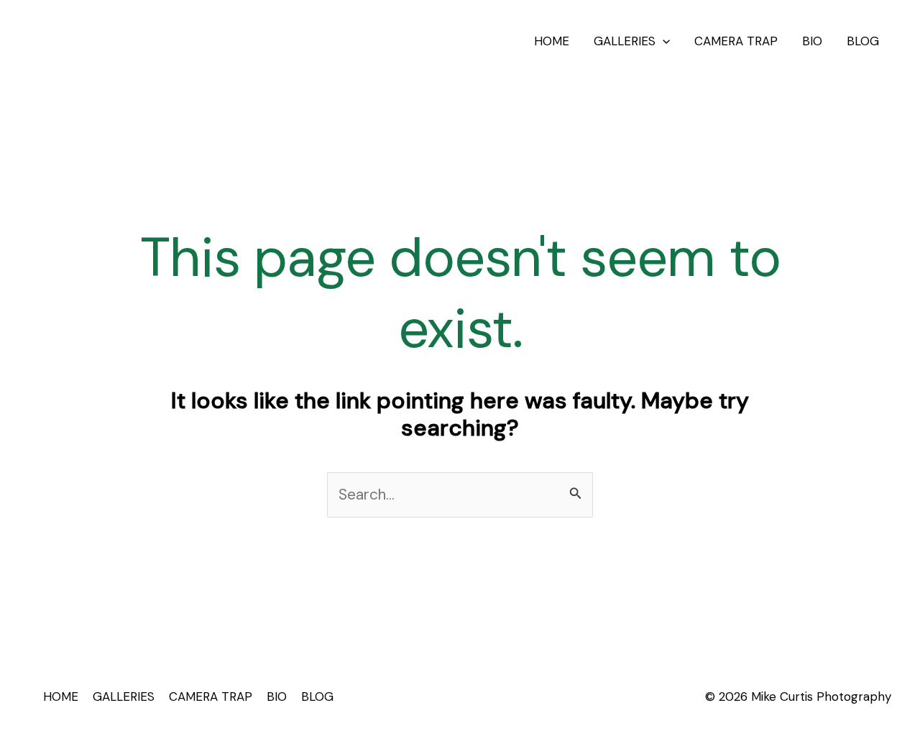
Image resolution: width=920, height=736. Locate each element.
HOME (551, 41)
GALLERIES (625, 41)
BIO (812, 41)
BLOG (863, 41)
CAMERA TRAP (736, 41)
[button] (663, 41)
